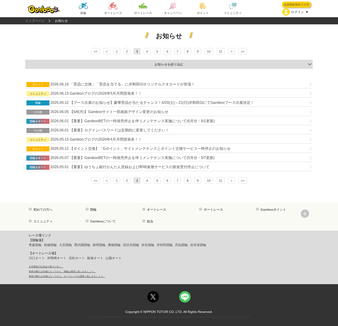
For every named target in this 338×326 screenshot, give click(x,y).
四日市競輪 (131, 245)
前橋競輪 (50, 245)
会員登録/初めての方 (296, 4)
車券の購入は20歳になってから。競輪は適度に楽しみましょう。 (62, 271)
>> (242, 51)
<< (95, 51)
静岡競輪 (99, 245)
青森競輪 (35, 245)
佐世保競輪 (198, 245)
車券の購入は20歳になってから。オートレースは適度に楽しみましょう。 (67, 276)
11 (220, 51)
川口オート (37, 258)
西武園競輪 (82, 245)
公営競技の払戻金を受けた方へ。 (46, 266)
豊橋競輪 (114, 245)
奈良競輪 (147, 245)
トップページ (35, 21)
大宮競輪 (65, 245)
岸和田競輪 (165, 245)
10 (209, 51)
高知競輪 (181, 245)
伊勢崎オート (56, 258)
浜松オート (77, 258)
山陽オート (114, 258)
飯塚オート (95, 258)
